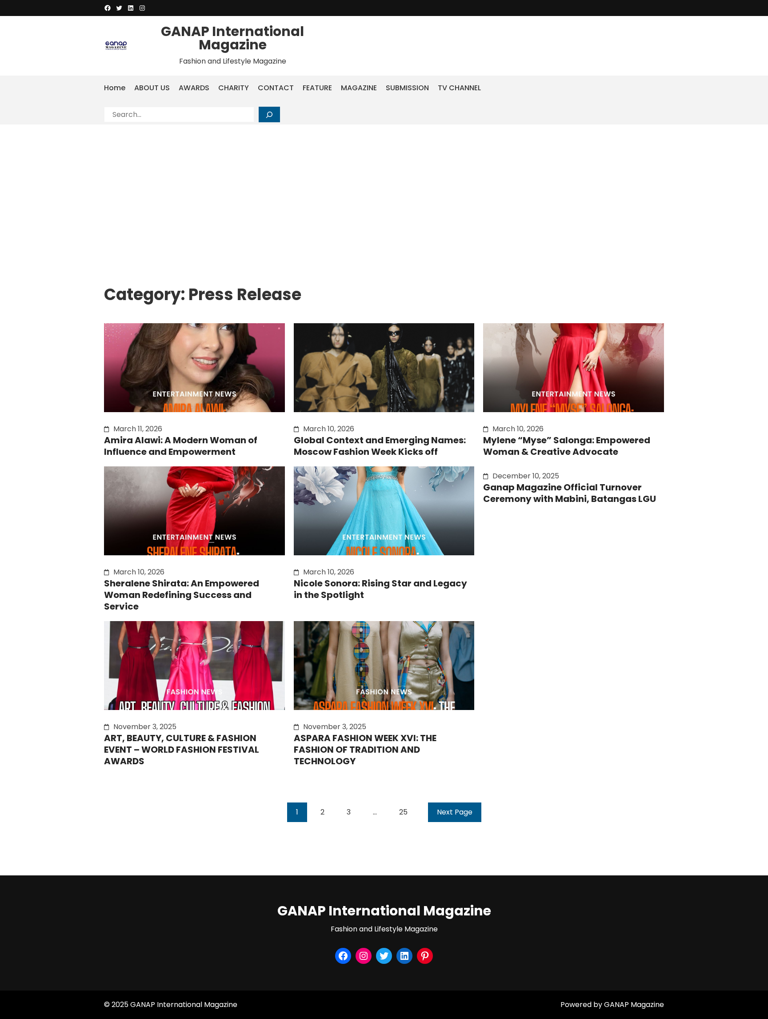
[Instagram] (142, 8)
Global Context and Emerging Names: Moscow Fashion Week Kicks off (380, 445)
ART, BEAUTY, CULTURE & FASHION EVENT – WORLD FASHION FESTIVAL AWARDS (181, 749)
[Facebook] (107, 8)
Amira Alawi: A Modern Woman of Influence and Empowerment (180, 445)
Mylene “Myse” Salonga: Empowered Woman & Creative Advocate (566, 445)
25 (403, 812)
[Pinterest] (425, 956)
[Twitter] (119, 8)
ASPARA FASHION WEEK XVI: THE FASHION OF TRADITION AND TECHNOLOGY (365, 749)
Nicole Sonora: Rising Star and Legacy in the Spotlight (380, 589)
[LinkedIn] (130, 8)
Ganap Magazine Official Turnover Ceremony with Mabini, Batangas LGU (569, 493)
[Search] (269, 114)
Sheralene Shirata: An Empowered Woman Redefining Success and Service (181, 595)
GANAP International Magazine (232, 38)
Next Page (454, 812)
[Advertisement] (384, 191)
